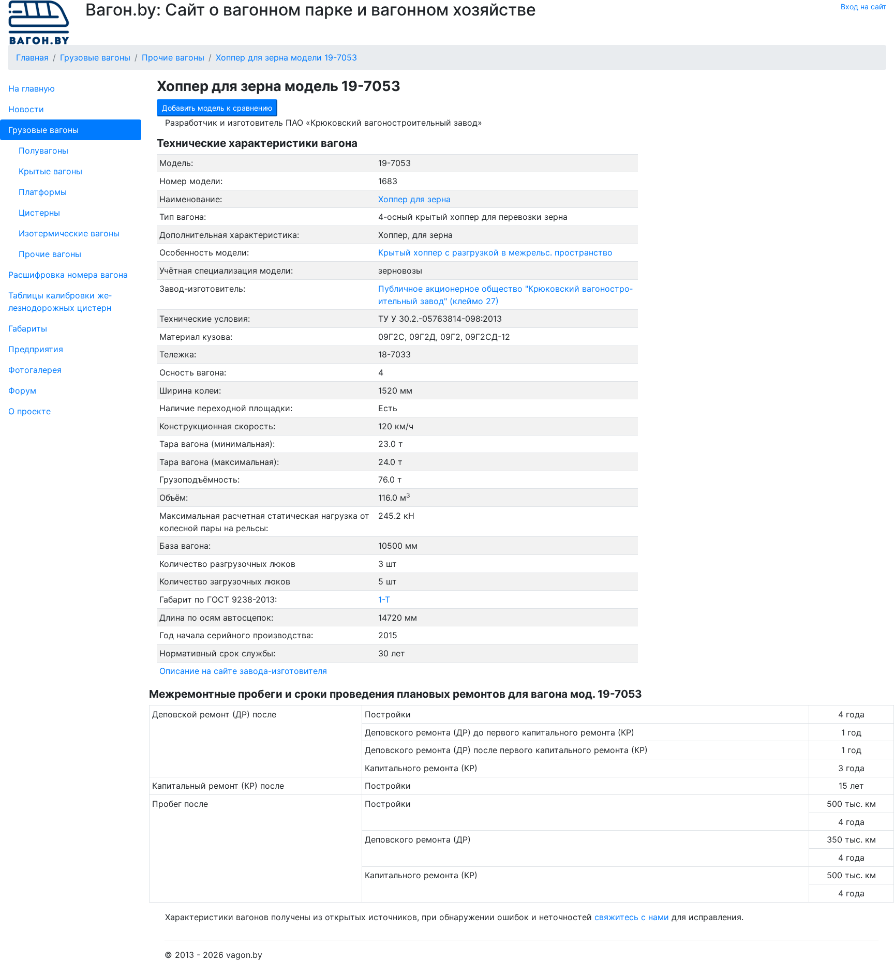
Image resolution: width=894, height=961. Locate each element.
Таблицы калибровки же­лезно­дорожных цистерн (60, 301)
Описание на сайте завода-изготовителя (243, 671)
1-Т (384, 599)
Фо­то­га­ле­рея (35, 370)
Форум (22, 390)
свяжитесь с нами (631, 917)
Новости (26, 109)
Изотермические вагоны (69, 233)
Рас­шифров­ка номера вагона (68, 274)
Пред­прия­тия (35, 349)
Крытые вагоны (50, 171)
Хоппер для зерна (414, 199)
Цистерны (39, 212)
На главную (31, 88)
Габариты (27, 328)
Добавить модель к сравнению (217, 107)
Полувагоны (43, 150)
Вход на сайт (863, 6)
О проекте (29, 411)
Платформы (43, 192)
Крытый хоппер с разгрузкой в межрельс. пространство (495, 252)
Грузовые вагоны (43, 130)
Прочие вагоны (50, 254)
